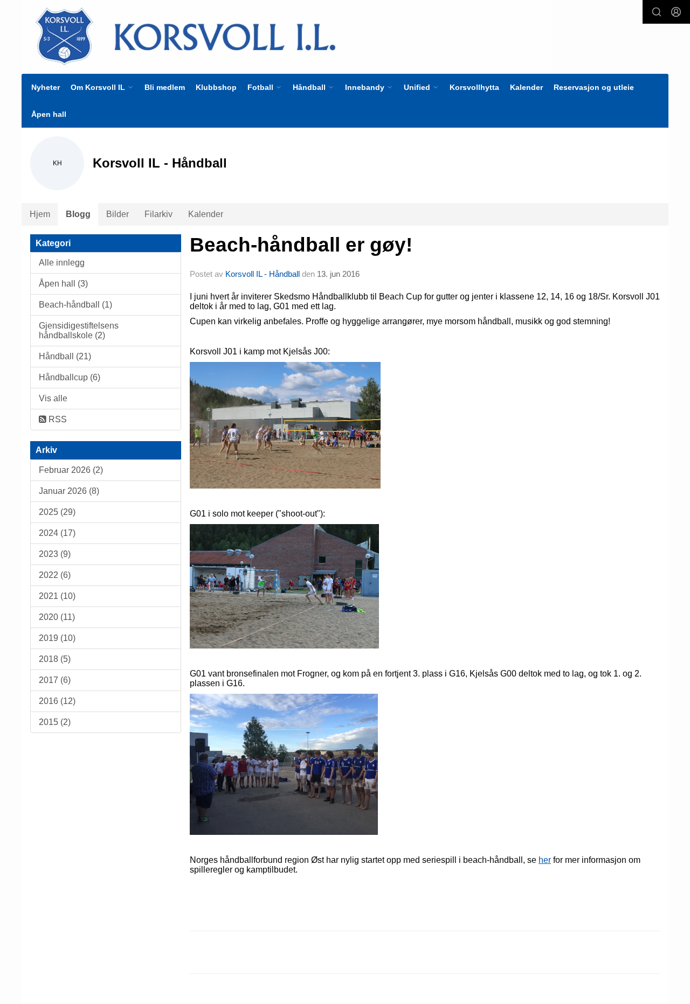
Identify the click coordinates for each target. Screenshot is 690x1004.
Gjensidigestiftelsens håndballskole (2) (79, 330)
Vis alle (53, 398)
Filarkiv (158, 214)
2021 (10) (57, 596)
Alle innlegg (62, 262)
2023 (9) (55, 554)
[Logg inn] (676, 12)
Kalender (526, 87)
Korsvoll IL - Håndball (262, 273)
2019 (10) (57, 638)
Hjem (40, 214)
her (545, 859)
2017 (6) (55, 680)
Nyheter (45, 87)
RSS (56, 419)
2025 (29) (57, 512)
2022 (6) (55, 575)
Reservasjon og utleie (594, 87)
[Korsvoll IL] (287, 36)
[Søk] (656, 12)
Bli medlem (164, 87)
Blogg (78, 214)
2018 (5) (55, 659)
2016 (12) (57, 701)
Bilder (117, 214)
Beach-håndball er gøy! (301, 245)
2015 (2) (55, 722)
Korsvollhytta (474, 87)
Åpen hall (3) (63, 283)
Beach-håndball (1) (75, 304)
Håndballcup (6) (69, 377)
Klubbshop (216, 87)
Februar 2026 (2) (71, 470)
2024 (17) (57, 533)
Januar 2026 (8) (69, 491)
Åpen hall (48, 114)
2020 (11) (57, 617)
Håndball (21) (65, 356)
